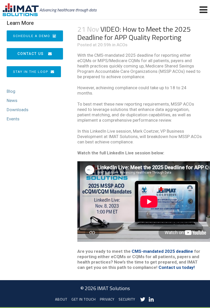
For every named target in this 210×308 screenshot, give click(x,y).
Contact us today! (177, 267)
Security (127, 299)
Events (13, 118)
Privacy (107, 299)
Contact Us (30, 54)
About (61, 299)
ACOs (122, 44)
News (12, 100)
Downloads (17, 109)
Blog (11, 91)
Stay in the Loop (30, 72)
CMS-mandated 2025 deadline (162, 251)
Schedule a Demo (31, 36)
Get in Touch (83, 299)
